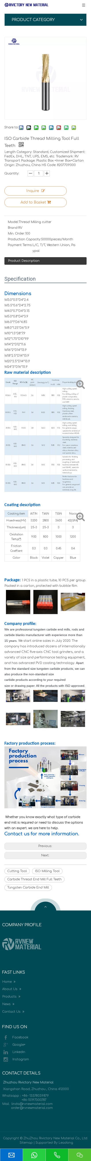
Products (9, 996)
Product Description (24, 260)
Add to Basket (33, 202)
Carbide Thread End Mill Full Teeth (34, 879)
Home (7, 981)
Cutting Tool (17, 871)
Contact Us (11, 1011)
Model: (13, 222)
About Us (10, 989)
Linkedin (18, 1051)
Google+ (18, 1044)
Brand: (13, 227)
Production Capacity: (24, 239)
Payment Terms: (20, 245)
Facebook (20, 1037)
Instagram (20, 1059)
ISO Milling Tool (47, 871)
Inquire (32, 191)
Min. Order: (16, 233)
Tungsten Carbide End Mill (28, 887)
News (6, 1004)
